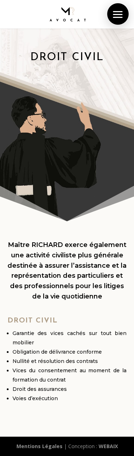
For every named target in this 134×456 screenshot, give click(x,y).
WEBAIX (108, 446)
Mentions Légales (39, 446)
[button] (118, 14)
